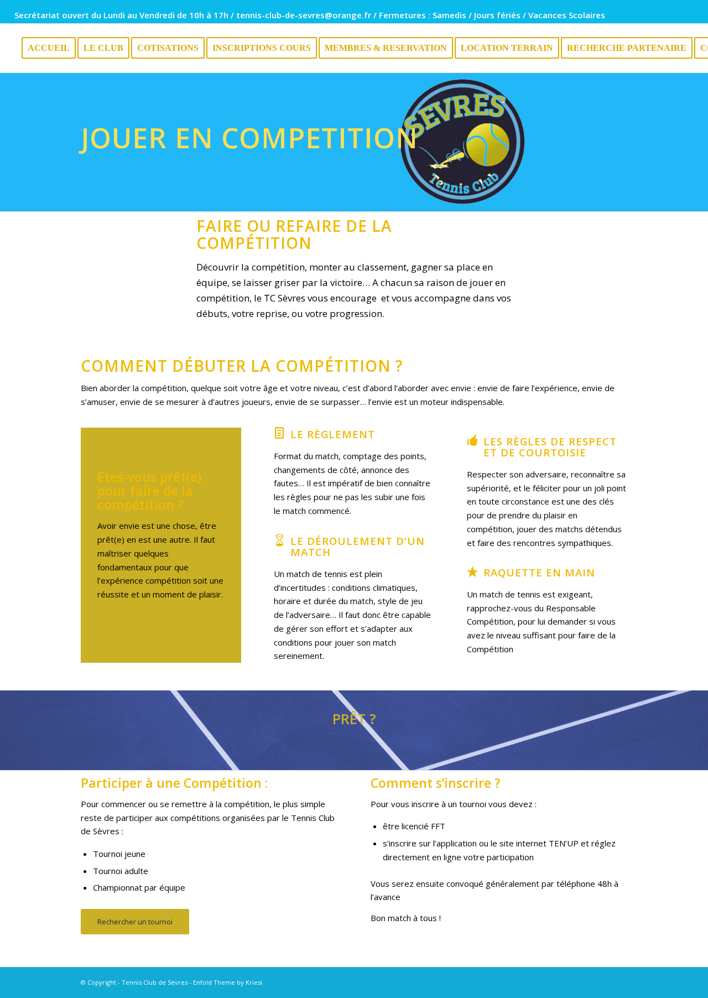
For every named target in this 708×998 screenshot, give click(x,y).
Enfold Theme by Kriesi (227, 982)
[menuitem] (48, 48)
